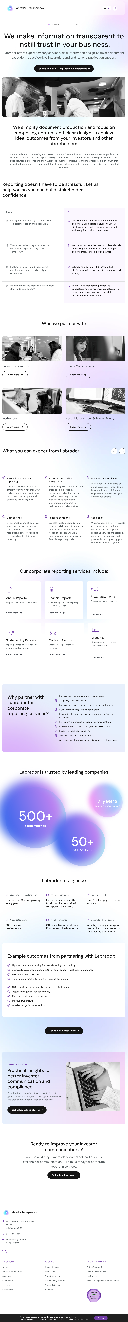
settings (86, 1319)
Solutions (49, 1262)
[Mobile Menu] (120, 8)
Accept (101, 1318)
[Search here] (115, 8)
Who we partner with (97, 1262)
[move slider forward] (122, 451)
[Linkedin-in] (5, 1250)
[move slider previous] (114, 451)
